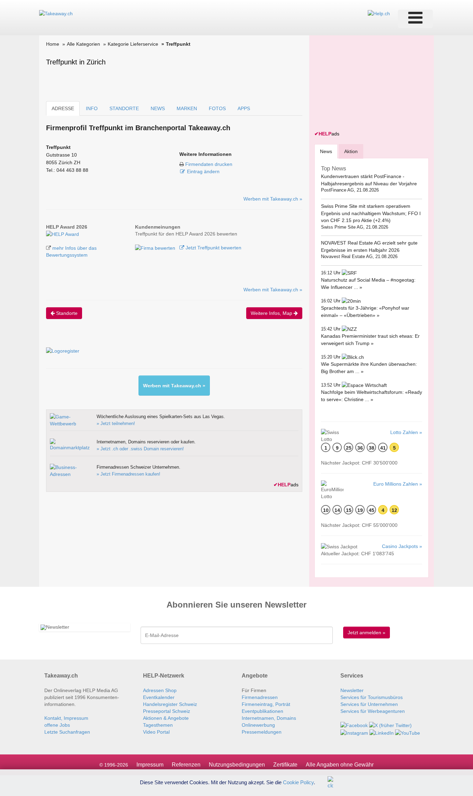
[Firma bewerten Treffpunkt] (156, 247)
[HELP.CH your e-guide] (379, 13)
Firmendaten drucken (208, 164)
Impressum (149, 765)
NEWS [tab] (158, 108)
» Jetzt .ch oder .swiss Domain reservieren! (140, 448)
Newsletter (352, 690)
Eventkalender (159, 697)
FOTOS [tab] (217, 108)
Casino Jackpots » (402, 546)
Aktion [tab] (351, 151)
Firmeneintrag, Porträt (266, 704)
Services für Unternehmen (369, 704)
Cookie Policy (298, 782)
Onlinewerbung (258, 725)
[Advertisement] (366, 84)
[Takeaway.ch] (56, 13)
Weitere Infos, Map (272, 313)
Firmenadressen (260, 697)
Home (52, 44)
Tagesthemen (158, 725)
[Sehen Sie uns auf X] (390, 725)
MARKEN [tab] (187, 108)
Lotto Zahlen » (406, 432)
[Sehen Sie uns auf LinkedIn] (381, 732)
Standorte (66, 313)
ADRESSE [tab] (63, 108)
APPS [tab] (244, 108)
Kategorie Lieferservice (133, 44)
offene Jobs (57, 725)
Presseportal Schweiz (166, 711)
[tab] (326, 151)
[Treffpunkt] (62, 234)
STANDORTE (124, 108)
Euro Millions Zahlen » (397, 484)
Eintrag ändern (203, 171)
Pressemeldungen (262, 732)
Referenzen (186, 765)
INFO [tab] (92, 108)
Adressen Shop (160, 690)
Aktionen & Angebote (166, 718)
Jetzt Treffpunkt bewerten (212, 247)
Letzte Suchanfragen (67, 732)
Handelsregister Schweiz (170, 704)
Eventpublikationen (262, 711)
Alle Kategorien (83, 44)
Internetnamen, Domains (269, 718)
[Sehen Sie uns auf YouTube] (407, 732)
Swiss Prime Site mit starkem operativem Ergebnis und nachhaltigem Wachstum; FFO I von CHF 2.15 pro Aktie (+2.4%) (371, 213)
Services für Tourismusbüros (371, 697)
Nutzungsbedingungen (237, 765)
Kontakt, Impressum (66, 718)
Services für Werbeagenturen (372, 711)
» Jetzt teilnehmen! (116, 423)
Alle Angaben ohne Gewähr (340, 765)
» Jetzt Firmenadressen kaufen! (128, 474)
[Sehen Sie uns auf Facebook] (354, 725)
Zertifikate (285, 765)
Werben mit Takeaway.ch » (272, 199)
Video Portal (156, 732)
